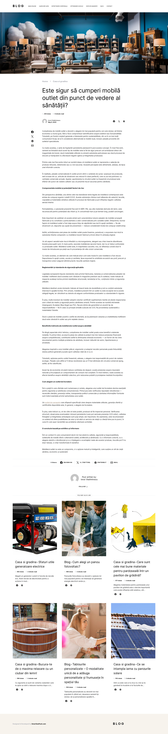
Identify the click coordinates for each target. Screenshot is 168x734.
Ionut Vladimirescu (54, 120)
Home (45, 81)
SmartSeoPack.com (39, 724)
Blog (18, 6)
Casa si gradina (60, 81)
